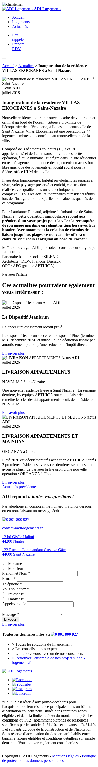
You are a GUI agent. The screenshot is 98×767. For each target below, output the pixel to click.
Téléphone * (12, 584)
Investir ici (16, 594)
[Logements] (17, 671)
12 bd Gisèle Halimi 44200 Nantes (18, 538)
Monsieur (15, 568)
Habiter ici (16, 599)
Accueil (18, 17)
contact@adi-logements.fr (22, 528)
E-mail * (9, 578)
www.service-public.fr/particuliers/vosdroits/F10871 (43, 747)
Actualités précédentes (19, 487)
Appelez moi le (14, 604)
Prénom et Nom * (16, 573)
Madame (15, 563)
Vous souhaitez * (15, 589)
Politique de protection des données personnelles (49, 758)
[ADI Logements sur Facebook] (22, 680)
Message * (10, 614)
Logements (21, 22)
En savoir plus (13, 353)
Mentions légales (65, 756)
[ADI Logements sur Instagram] (22, 689)
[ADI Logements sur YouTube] (21, 684)
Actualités (20, 26)
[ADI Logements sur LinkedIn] (21, 693)
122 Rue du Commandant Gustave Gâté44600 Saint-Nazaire (34, 552)
